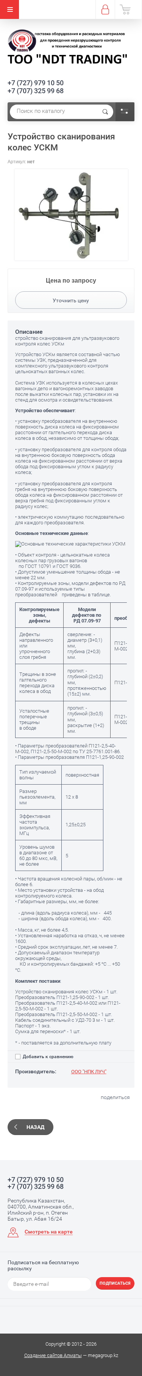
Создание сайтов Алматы (53, 1355)
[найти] (105, 112)
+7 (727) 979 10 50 (36, 83)
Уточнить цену (71, 300)
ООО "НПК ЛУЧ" (88, 1071)
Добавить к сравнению (47, 1056)
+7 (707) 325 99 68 (36, 91)
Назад (35, 1127)
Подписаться (115, 1283)
